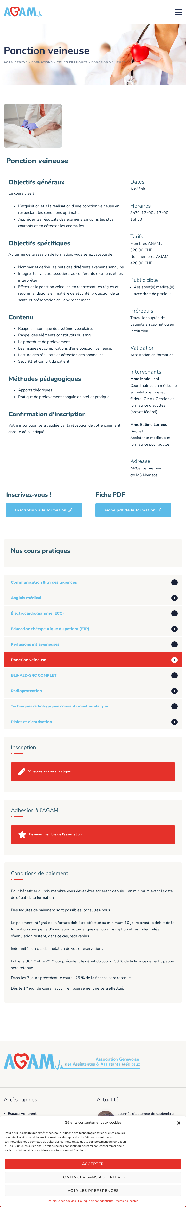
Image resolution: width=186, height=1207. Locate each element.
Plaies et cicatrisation (31, 721)
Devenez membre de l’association (55, 834)
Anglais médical (26, 597)
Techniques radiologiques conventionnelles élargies (60, 706)
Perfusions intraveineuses (35, 644)
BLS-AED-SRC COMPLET (33, 675)
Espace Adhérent (22, 1113)
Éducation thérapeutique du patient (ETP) (50, 628)
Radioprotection (26, 690)
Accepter (93, 1163)
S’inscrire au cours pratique (49, 771)
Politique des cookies (62, 1201)
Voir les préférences (93, 1190)
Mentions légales (127, 1201)
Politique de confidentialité (95, 1201)
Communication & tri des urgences (44, 582)
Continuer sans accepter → (93, 1177)
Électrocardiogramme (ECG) (37, 613)
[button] (178, 1122)
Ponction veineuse (28, 659)
